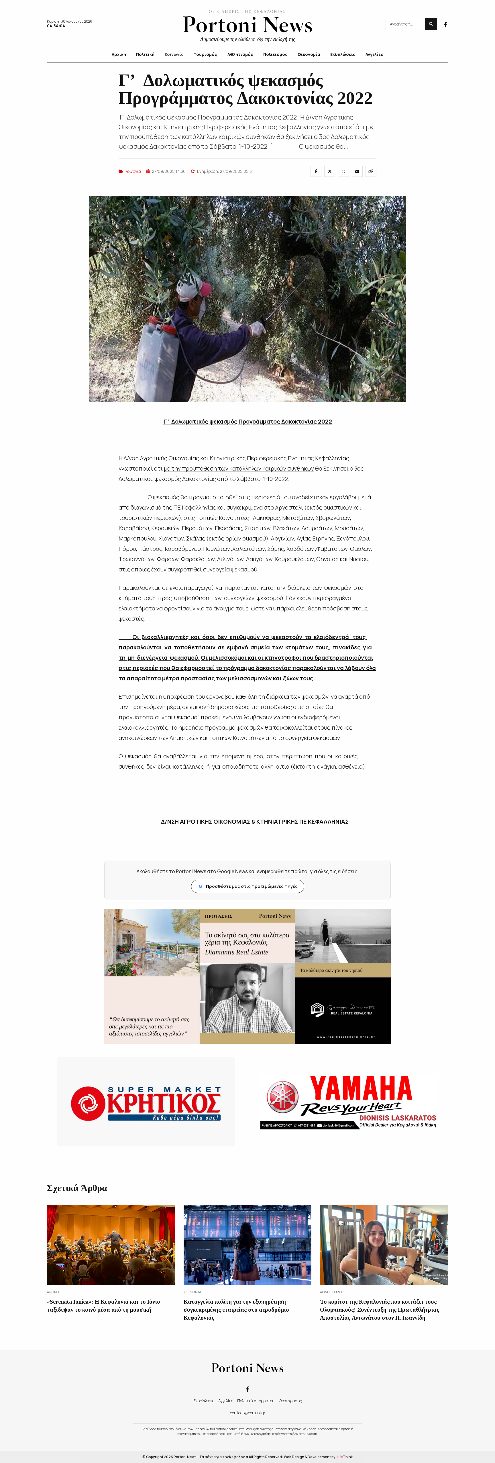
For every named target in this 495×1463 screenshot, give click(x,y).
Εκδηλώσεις (203, 1400)
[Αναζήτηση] (431, 24)
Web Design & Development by (318, 1456)
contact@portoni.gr (247, 1412)
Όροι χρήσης (290, 1400)
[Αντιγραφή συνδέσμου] (371, 171)
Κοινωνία (133, 171)
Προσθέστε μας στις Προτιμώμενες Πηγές (248, 886)
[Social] (445, 24)
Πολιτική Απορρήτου (255, 1400)
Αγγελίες (225, 1400)
